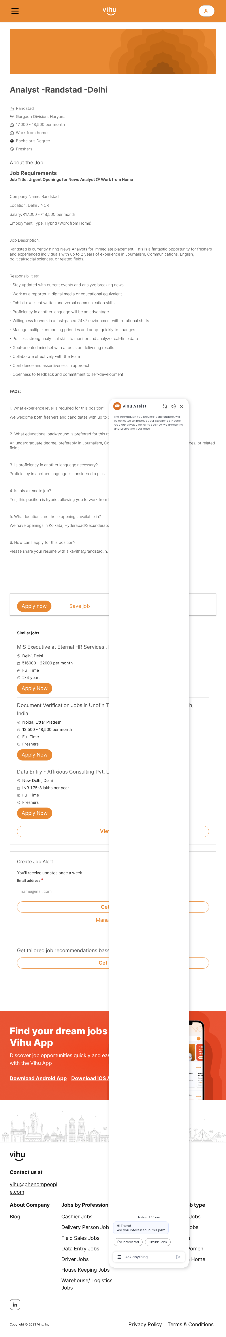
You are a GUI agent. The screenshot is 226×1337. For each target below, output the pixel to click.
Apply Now (35, 688)
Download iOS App (94, 1078)
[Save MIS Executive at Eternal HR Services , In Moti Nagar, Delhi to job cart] (205, 646)
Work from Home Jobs (185, 1262)
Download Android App (38, 1078)
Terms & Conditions (191, 1324)
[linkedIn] (15, 1304)
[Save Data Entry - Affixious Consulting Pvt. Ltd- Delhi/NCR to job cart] (205, 771)
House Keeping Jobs (85, 1270)
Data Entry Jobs (80, 1249)
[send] (178, 1257)
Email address (29, 880)
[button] (207, 11)
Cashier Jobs (76, 1217)
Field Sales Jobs (80, 1238)
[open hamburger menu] (15, 11)
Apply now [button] (34, 606)
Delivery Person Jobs (86, 1227)
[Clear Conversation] (165, 406)
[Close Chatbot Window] (181, 406)
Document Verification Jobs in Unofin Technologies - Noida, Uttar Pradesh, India (105, 709)
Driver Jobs (75, 1259)
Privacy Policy (145, 1324)
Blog (15, 1217)
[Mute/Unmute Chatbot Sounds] (173, 406)
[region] (149, 831)
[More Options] (119, 1257)
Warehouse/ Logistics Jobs (87, 1284)
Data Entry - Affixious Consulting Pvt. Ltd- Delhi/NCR (79, 772)
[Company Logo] (109, 11)
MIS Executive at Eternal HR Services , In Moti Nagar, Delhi (85, 647)
